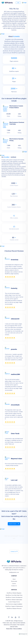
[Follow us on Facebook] (8, 617)
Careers (14, 583)
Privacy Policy (9, 628)
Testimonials (14, 581)
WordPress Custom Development (14, 597)
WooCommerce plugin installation (14, 604)
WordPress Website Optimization (14, 599)
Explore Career (12, 523)
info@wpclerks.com (14, 572)
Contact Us (13, 551)
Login (18, 2)
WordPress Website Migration (14, 593)
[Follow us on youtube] (15, 617)
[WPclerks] (7, 3)
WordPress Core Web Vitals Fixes (14, 595)
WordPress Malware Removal (14, 608)
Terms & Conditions (17, 628)
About (14, 579)
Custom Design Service (14, 601)
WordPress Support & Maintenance (14, 606)
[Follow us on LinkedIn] (12, 617)
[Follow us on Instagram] (19, 617)
